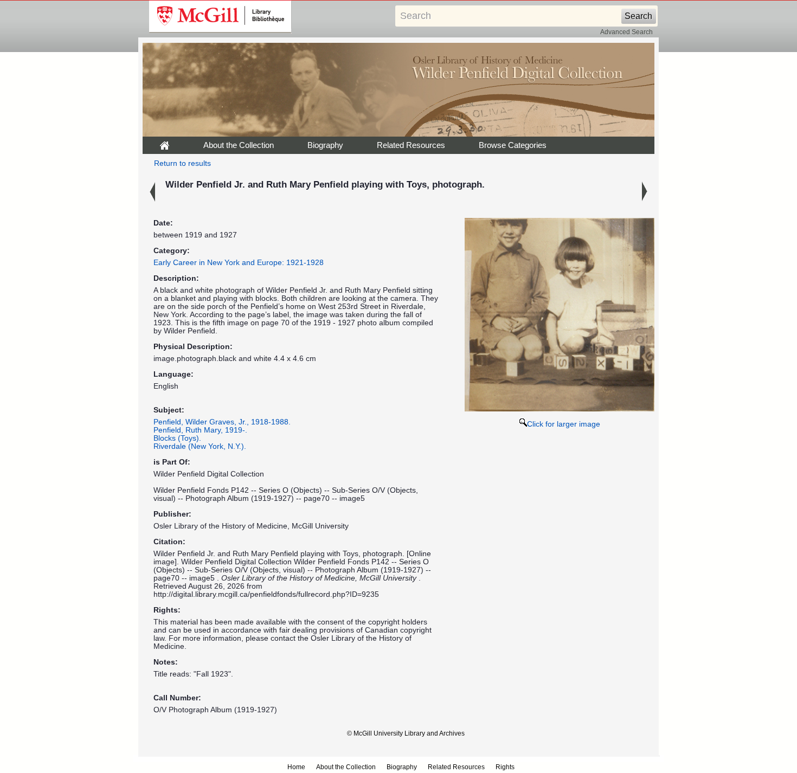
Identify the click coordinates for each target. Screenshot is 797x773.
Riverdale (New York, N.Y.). (199, 446)
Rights (505, 767)
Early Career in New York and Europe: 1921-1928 (238, 263)
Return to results (182, 163)
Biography (325, 145)
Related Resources (411, 145)
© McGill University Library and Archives (406, 733)
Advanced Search (626, 32)
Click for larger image (563, 424)
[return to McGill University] (220, 17)
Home (296, 767)
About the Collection (238, 145)
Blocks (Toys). (177, 438)
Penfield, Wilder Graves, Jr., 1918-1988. (222, 422)
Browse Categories (513, 145)
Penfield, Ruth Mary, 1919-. (200, 430)
